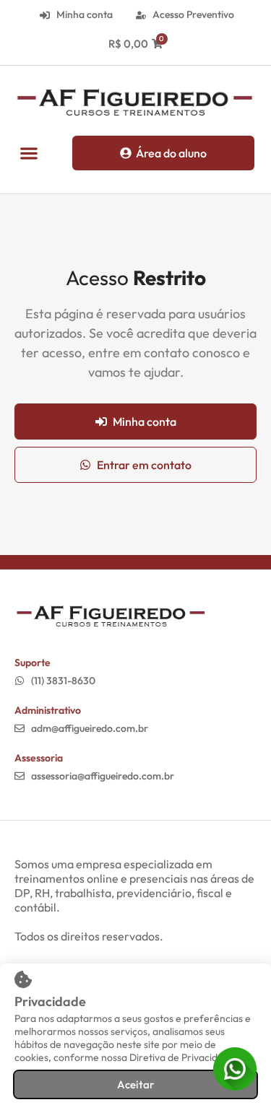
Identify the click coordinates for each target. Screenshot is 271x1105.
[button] (28, 153)
